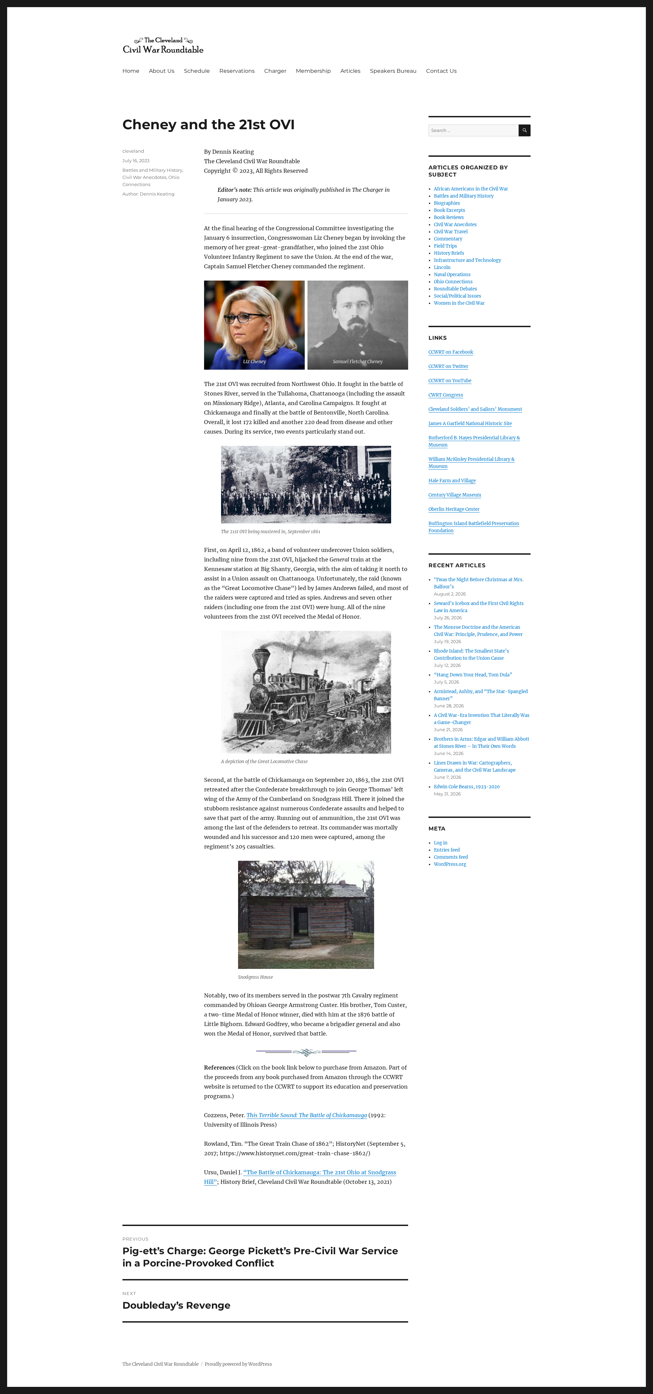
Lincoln (442, 267)
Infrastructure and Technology (467, 260)
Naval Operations (452, 275)
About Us (161, 71)
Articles (350, 71)
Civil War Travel (451, 232)
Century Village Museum (455, 495)
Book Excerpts (449, 210)
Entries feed (447, 850)
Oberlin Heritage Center (454, 509)
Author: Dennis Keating (148, 194)
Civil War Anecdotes (144, 177)
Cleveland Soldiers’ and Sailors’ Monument (475, 409)
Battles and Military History (152, 170)
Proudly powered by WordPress (238, 1364)
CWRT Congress (446, 395)
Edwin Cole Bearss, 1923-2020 (467, 787)
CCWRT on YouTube (450, 381)
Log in (441, 843)
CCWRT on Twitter (448, 366)
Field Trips (445, 246)
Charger (275, 71)
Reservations (237, 71)
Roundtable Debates (455, 289)
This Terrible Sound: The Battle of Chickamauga (307, 1115)
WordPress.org (450, 864)
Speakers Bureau (393, 71)
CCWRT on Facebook (451, 352)
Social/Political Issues (457, 296)
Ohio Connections (453, 282)
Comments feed (451, 857)
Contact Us (441, 71)
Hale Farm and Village (452, 481)
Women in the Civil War (459, 303)
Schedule (197, 71)
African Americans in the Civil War (471, 189)
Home (130, 71)
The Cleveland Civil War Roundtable (160, 1364)
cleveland (133, 151)
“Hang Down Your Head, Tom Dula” (473, 675)
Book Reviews (449, 217)
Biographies (447, 203)
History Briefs (449, 253)
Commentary (448, 239)
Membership (313, 71)
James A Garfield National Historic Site (470, 423)
